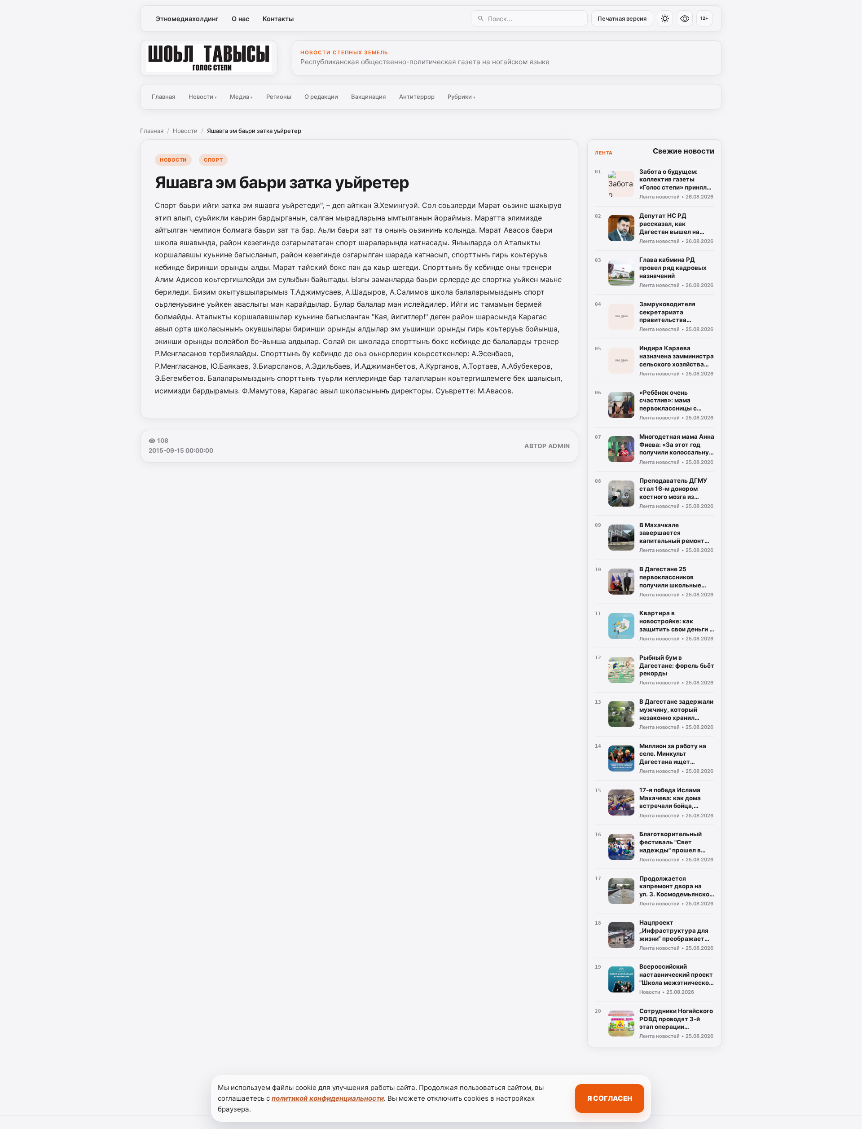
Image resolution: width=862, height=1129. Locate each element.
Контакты (278, 18)
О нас (240, 18)
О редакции (321, 96)
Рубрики (461, 96)
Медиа (241, 96)
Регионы (278, 96)
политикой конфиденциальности (328, 1098)
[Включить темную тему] (665, 18)
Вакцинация (368, 96)
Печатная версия (622, 18)
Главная (163, 96)
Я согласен (609, 1098)
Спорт (213, 160)
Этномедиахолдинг (187, 18)
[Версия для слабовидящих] (685, 18)
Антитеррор (417, 96)
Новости (203, 96)
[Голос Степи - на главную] (208, 58)
